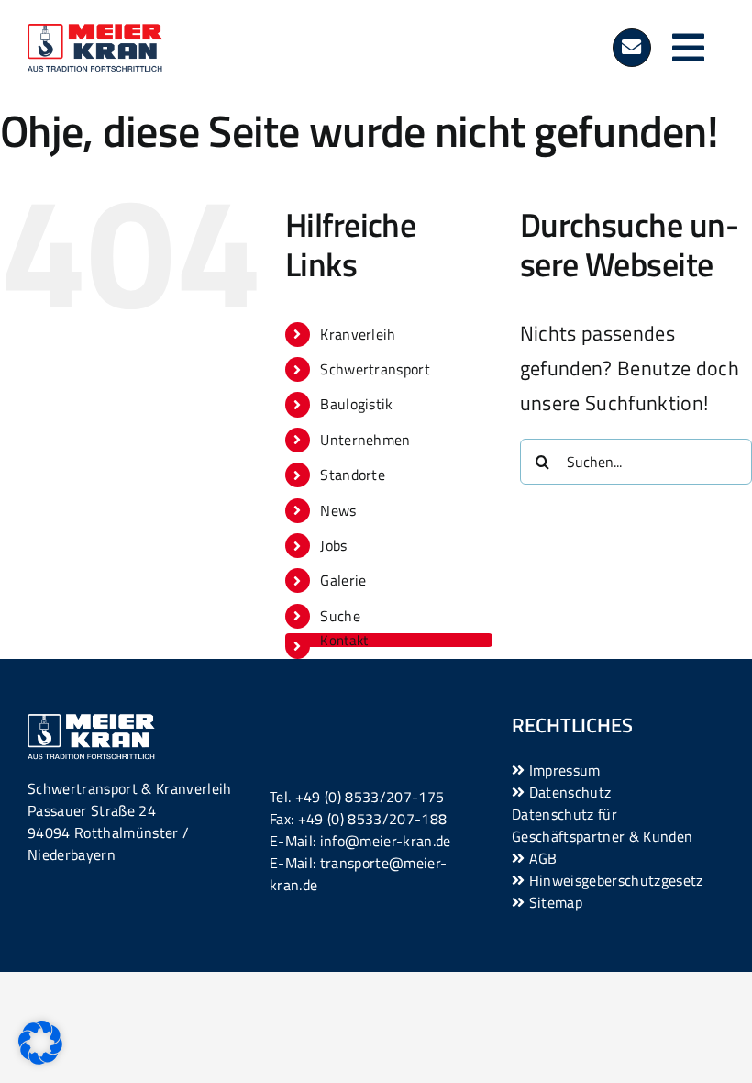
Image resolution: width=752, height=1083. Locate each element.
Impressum (562, 770)
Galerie (343, 580)
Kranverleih (358, 334)
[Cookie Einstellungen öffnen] (40, 1057)
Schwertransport (375, 369)
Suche (340, 616)
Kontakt (344, 640)
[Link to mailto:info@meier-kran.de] (632, 47)
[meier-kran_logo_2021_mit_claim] (95, 34)
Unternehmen (365, 440)
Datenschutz (568, 792)
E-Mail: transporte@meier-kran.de (358, 874)
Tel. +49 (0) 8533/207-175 (357, 797)
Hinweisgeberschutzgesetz (613, 880)
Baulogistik (356, 404)
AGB (541, 858)
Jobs (333, 545)
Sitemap (553, 902)
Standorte (352, 474)
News (338, 510)
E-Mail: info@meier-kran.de (360, 841)
